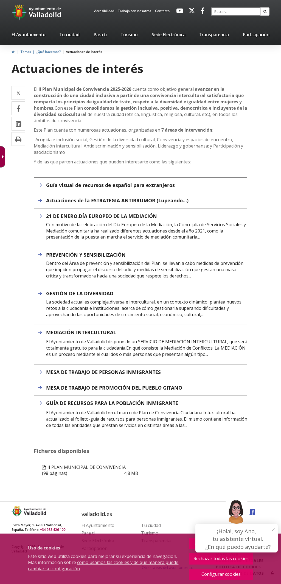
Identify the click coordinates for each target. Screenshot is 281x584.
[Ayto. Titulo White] (45, 12)
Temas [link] (26, 51)
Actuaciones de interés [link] (84, 51)
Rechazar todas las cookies (221, 558)
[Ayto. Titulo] (34, 511)
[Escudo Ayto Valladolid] (17, 511)
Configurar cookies (221, 574)
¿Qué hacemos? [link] (48, 51)
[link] (104, 11)
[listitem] (29, 36)
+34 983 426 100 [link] (53, 529)
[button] (264, 11)
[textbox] (236, 11)
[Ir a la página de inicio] (20, 12)
